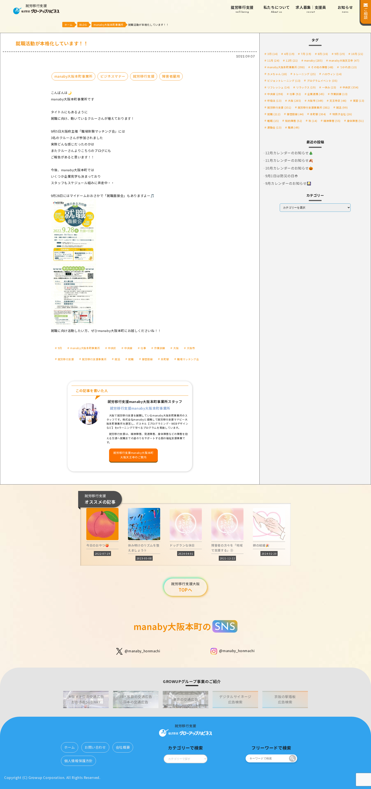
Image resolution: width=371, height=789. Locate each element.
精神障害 (332, 121)
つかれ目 (348, 67)
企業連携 (315, 94)
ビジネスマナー (112, 76)
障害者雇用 (171, 76)
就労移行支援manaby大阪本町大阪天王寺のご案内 (133, 455)
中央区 (112, 348)
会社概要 (123, 747)
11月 (273, 60)
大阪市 (191, 348)
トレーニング (304, 74)
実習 (358, 100)
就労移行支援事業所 (94, 359)
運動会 (274, 127)
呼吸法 (274, 100)
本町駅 (165, 359)
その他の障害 (322, 67)
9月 (60, 348)
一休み (329, 87)
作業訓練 (159, 348)
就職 (131, 359)
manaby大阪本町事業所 (73, 76)
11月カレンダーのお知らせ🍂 (289, 160)
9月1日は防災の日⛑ (281, 175)
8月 (323, 54)
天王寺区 (338, 100)
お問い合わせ (95, 747)
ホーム (69, 747)
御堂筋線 (147, 359)
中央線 (128, 348)
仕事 (143, 348)
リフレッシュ (278, 87)
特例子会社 (342, 114)
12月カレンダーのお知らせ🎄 (289, 152)
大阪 (176, 348)
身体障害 (355, 121)
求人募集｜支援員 (311, 9)
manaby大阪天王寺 (344, 60)
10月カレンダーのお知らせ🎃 (289, 168)
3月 (272, 54)
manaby (313, 60)
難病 (293, 127)
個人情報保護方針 (78, 760)
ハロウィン (332, 74)
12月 (292, 60)
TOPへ (185, 587)
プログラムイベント (322, 80)
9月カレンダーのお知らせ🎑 (288, 183)
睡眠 (273, 121)
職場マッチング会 (188, 359)
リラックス (306, 87)
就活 (117, 359)
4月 (289, 54)
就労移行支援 (242, 9)
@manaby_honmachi (142, 650)
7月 (306, 54)
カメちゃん (277, 74)
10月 (357, 54)
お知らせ (345, 9)
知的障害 (293, 121)
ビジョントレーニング (284, 80)
